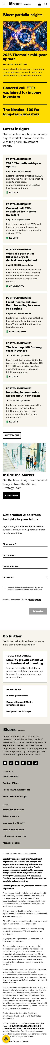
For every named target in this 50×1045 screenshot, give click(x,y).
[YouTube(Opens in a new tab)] (35, 763)
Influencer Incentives (14, 836)
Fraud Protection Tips (15, 796)
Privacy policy (35, 600)
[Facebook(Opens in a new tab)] (17, 763)
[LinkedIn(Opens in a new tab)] (23, 763)
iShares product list (17, 696)
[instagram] (11, 763)
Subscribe (38, 611)
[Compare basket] (39, 4)
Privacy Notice (11, 816)
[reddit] (5, 763)
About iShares (10, 777)
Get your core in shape (19, 711)
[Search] (46, 4)
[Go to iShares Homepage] (20, 4)
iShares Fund (20, 876)
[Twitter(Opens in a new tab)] (29, 763)
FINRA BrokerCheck (13, 830)
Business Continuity (14, 823)
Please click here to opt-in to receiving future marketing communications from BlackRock (25, 589)
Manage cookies (11, 843)
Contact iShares (11, 783)
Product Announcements (16, 790)
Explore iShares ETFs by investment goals (19, 703)
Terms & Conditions (13, 810)
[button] (45, 4)
